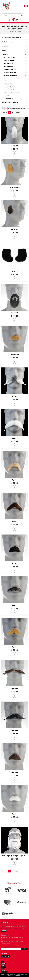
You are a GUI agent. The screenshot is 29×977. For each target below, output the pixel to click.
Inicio (8, 28)
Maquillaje (5, 46)
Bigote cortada (14, 354)
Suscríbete (24, 948)
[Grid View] (2, 108)
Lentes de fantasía (9, 89)
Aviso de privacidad (17, 975)
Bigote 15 (14, 730)
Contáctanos (4, 972)
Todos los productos (8, 42)
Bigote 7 (14, 438)
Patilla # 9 (14, 229)
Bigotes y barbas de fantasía (15, 31)
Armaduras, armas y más (10, 69)
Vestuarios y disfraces (9, 57)
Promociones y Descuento (10, 102)
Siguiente (17, 112)
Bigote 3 (14, 605)
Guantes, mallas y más (9, 66)
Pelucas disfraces (8, 63)
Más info (4, 930)
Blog (2, 968)
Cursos (3, 970)
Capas (6, 78)
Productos (13, 28)
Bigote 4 (14, 563)
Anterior (4, 112)
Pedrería (7, 95)
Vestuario (20, 28)
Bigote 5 (14, 521)
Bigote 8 (14, 396)
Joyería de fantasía (10, 87)
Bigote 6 (14, 480)
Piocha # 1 (14, 146)
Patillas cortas (14, 187)
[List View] (6, 108)
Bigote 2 (14, 647)
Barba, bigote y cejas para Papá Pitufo (14, 856)
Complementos (9, 98)
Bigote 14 (14, 772)
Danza (4, 50)
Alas (6, 81)
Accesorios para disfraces (15, 29)
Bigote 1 (14, 814)
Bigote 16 (14, 688)
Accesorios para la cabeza (10, 72)
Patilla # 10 (14, 271)
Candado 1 (14, 313)
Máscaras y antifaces (9, 60)
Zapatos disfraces (9, 84)
